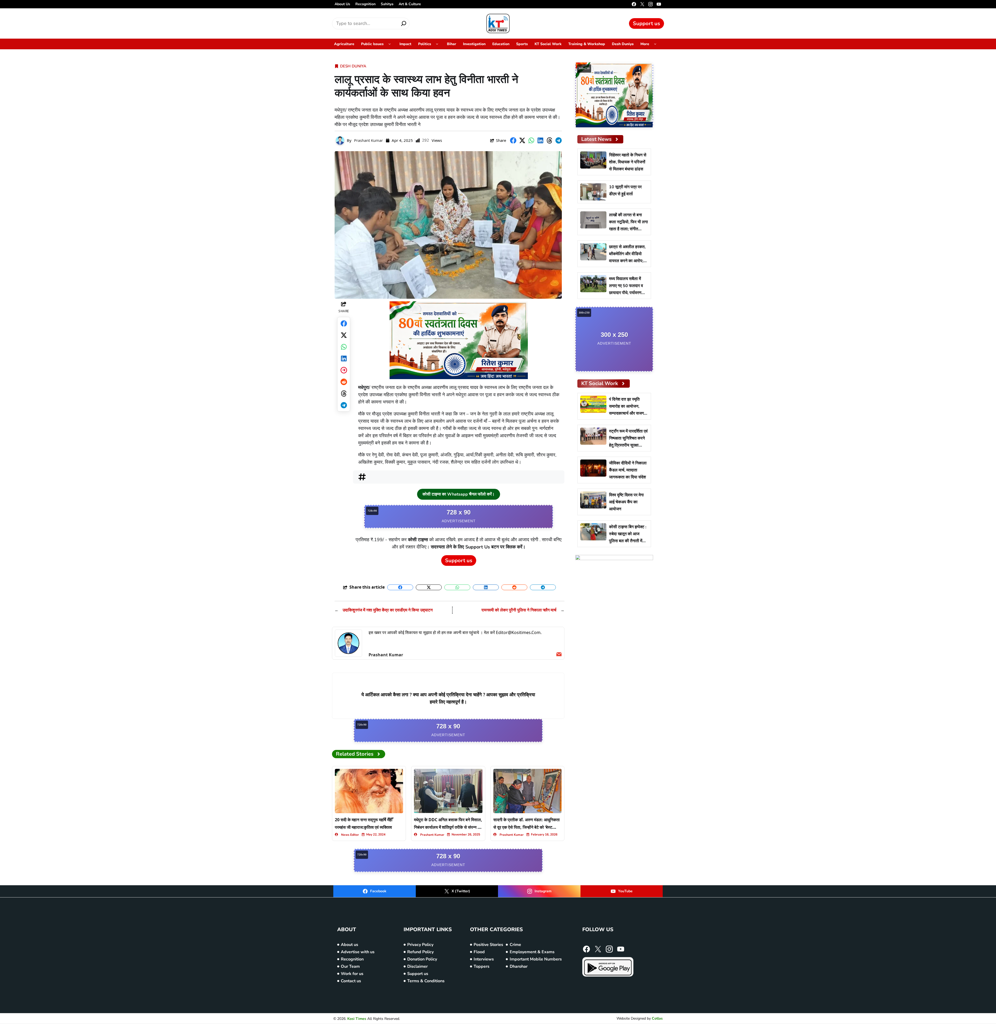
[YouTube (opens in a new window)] (658, 4)
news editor (350, 835)
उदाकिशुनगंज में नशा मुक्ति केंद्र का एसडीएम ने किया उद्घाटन (388, 610)
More (644, 43)
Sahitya (387, 4)
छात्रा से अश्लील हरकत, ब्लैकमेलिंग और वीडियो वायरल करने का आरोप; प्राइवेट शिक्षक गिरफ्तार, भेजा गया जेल (627, 261)
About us (342, 4)
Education (500, 43)
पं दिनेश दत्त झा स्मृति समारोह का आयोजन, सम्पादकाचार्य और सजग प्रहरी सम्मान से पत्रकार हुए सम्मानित (627, 413)
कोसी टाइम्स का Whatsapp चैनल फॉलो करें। (459, 494)
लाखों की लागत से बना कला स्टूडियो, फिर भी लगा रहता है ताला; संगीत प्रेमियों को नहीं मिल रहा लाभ (628, 229)
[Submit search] (403, 23)
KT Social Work (548, 43)
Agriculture (344, 43)
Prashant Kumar (368, 140)
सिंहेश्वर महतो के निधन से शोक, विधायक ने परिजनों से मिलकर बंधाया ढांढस (627, 162)
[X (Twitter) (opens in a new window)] (642, 4)
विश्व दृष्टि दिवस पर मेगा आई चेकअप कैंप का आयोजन (626, 502)
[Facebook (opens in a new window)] (634, 4)
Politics (424, 43)
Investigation (474, 43)
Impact (405, 43)
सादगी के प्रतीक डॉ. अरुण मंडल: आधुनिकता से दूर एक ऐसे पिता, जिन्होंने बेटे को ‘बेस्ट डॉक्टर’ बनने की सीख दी (526, 827)
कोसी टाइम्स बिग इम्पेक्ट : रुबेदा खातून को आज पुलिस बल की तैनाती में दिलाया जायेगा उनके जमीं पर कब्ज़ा (627, 541)
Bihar (451, 43)
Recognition (365, 4)
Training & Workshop (586, 43)
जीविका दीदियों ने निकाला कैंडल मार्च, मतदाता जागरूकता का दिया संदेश (628, 470)
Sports (522, 43)
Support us (646, 23)
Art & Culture (410, 4)
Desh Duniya (623, 43)
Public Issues (372, 43)
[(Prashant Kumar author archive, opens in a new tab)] (348, 643)
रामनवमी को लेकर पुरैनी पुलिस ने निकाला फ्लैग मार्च (518, 610)
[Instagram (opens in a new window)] (650, 4)
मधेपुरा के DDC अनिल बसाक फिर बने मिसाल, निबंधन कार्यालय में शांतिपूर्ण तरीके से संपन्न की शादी (448, 827)
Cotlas (657, 1018)
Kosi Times (356, 1018)
